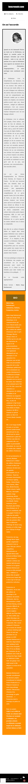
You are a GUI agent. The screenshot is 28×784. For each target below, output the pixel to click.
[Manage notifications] (24, 780)
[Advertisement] (14, 754)
